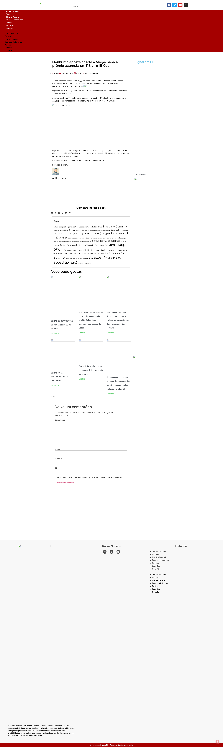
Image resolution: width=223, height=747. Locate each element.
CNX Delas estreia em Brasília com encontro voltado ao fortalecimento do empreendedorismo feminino (118, 320)
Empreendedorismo (14, 20)
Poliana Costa (89, 253)
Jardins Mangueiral (89, 245)
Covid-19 (116, 230)
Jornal (103, 245)
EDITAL (63, 238)
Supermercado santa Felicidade (77, 258)
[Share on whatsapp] (62, 212)
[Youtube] (180, 5)
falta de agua (86, 241)
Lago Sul (83, 250)
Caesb (122, 227)
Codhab (106, 230)
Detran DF (92, 233)
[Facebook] (169, 5)
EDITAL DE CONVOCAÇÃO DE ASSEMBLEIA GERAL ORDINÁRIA (62, 325)
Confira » (55, 334)
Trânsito (87, 263)
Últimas (9, 14)
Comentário (60, 420)
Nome (58, 449)
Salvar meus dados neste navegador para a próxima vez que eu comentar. (89, 477)
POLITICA (101, 253)
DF (105, 233)
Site (56, 468)
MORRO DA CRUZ (114, 250)
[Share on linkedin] (59, 212)
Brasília (110, 226)
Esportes (10, 25)
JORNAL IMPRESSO (71, 250)
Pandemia (60, 253)
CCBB (65, 230)
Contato (9, 28)
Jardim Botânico (70, 245)
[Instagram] (186, 5)
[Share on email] (70, 212)
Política (9, 23)
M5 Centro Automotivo (97, 250)
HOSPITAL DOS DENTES (111, 241)
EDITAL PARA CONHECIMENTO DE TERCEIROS (103, 238)
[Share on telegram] (66, 212)
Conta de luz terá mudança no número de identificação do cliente (91, 370)
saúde (61, 258)
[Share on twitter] (56, 212)
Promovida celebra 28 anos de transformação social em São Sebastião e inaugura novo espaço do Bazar (91, 320)
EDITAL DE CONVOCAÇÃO (77, 238)
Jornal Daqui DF (13, 11)
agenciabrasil (63, 165)
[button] (111, 30)
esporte (75, 241)
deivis (63, 178)
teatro (80, 263)
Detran (79, 234)
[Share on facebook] (52, 212)
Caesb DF (58, 230)
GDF (95, 241)
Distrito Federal (12, 17)
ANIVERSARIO (96, 227)
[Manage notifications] (217, 742)
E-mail (58, 459)
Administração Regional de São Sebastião (72, 227)
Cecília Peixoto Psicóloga (94, 230)
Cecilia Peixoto (77, 230)
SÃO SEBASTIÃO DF (102, 257)
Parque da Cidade (73, 253)
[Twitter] (174, 5)
